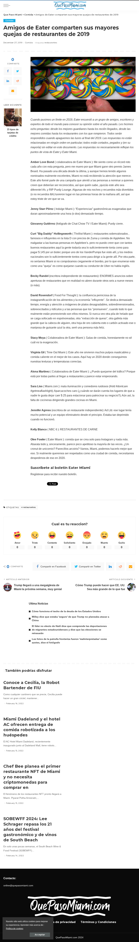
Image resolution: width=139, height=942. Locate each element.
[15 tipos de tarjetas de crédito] (13, 117)
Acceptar (40, 934)
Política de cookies (14, 928)
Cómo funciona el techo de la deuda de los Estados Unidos (66, 611)
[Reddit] (18, 81)
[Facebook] (8, 71)
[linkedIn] (8, 81)
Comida (9, 20)
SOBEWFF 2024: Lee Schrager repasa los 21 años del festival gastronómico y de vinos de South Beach (29, 829)
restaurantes (50, 43)
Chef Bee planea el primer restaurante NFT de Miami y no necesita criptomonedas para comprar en (32, 777)
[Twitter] (18, 71)
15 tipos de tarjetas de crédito (12, 132)
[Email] (13, 91)
